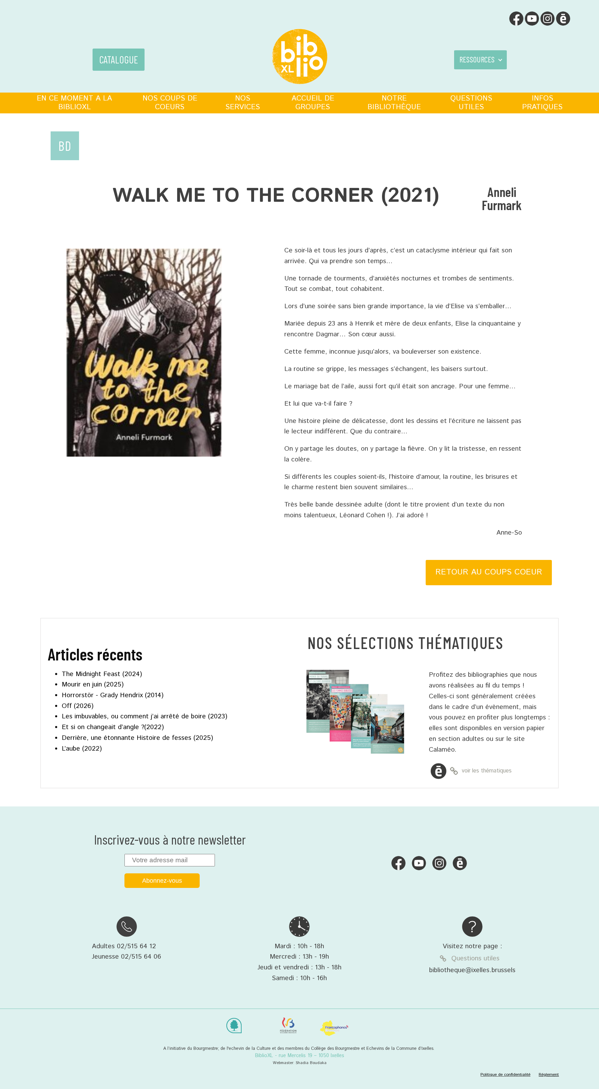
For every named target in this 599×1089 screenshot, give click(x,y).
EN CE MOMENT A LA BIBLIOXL (74, 102)
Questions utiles (475, 958)
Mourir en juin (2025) (93, 684)
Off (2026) (78, 706)
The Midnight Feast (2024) (102, 674)
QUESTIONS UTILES (471, 102)
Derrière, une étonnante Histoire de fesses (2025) (137, 738)
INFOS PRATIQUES (542, 102)
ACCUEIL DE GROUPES (313, 102)
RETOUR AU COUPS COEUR (488, 572)
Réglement (549, 1075)
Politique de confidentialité (505, 1075)
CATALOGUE (118, 59)
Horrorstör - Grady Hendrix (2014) (113, 695)
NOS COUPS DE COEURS (169, 102)
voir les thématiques (487, 771)
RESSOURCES (477, 59)
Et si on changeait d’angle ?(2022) (113, 727)
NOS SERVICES (242, 102)
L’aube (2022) (82, 748)
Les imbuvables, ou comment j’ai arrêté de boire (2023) (144, 716)
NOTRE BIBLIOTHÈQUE (394, 102)
